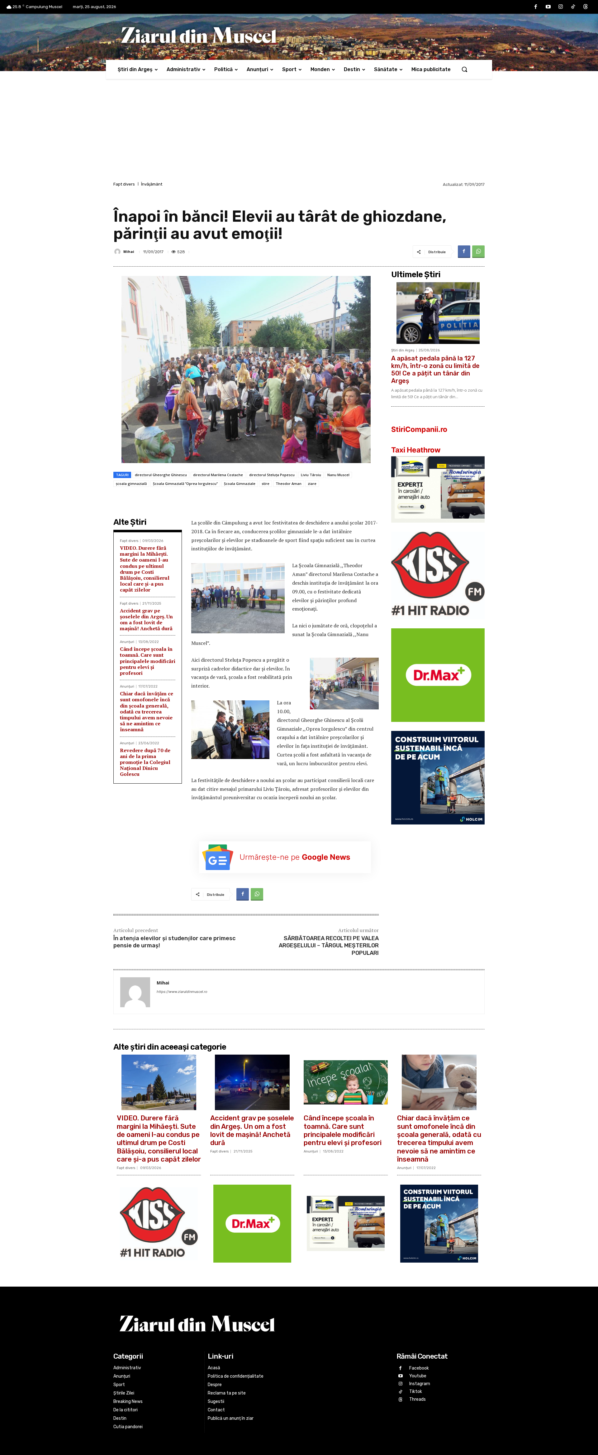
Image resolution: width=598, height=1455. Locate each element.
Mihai (128, 251)
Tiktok (415, 1391)
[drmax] (438, 727)
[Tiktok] (573, 7)
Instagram (419, 1383)
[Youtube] (548, 7)
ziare (312, 483)
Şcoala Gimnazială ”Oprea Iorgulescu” (185, 483)
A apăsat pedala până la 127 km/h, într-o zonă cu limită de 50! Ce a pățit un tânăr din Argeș (435, 369)
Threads (417, 1399)
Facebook (419, 1367)
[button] (464, 69)
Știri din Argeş (403, 350)
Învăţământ (151, 184)
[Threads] (585, 7)
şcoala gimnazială (131, 483)
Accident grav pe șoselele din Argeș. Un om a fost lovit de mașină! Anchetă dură (146, 619)
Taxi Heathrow (416, 450)
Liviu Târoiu (311, 474)
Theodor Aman (288, 483)
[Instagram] (560, 7)
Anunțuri (127, 642)
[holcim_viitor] (438, 829)
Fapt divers (124, 184)
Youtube (417, 1375)
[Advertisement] (299, 133)
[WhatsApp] (478, 251)
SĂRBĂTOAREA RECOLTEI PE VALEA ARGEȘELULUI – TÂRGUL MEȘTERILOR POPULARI (329, 945)
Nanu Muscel (338, 474)
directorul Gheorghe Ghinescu (161, 474)
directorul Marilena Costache (218, 474)
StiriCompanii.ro (419, 429)
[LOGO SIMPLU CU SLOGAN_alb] (438, 624)
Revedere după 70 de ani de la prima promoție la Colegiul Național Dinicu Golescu (145, 762)
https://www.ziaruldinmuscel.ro (182, 991)
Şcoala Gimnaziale (239, 483)
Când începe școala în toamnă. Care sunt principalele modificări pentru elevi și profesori (147, 660)
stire (265, 483)
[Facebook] (535, 7)
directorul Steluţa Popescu (272, 474)
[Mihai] (118, 252)
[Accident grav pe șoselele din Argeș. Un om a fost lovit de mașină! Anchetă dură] (252, 1082)
